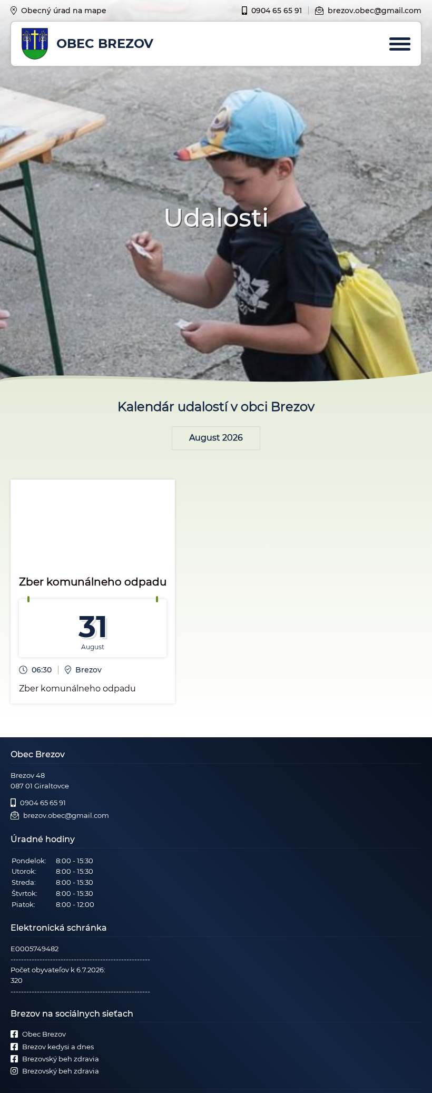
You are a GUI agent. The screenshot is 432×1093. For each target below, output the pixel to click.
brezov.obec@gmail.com (374, 10)
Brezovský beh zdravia (60, 1059)
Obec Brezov (44, 1034)
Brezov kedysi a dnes (58, 1046)
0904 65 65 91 (276, 10)
